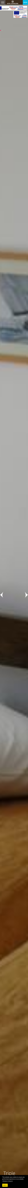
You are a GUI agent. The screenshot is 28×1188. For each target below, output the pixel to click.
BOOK (25, 2)
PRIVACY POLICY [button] (7, 1181)
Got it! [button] (5, 1185)
